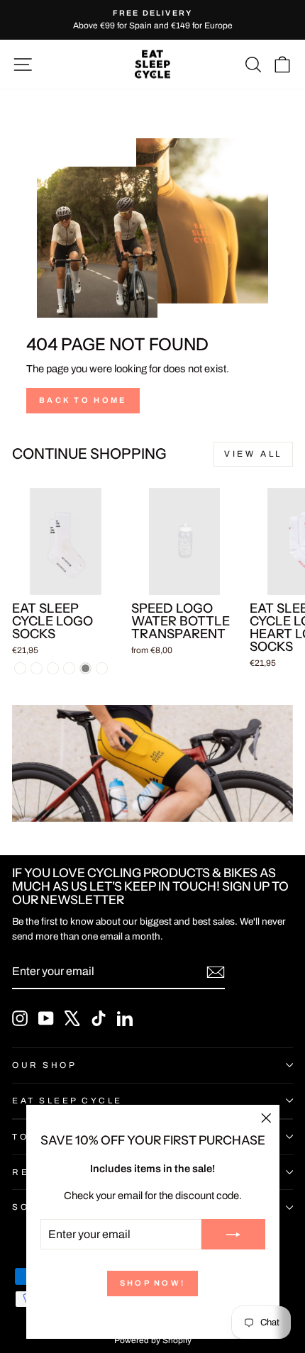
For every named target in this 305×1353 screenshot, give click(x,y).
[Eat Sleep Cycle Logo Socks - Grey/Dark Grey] (85, 668)
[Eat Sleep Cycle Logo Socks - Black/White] (36, 668)
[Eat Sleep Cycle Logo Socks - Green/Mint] (69, 668)
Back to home (83, 400)
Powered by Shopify (153, 1340)
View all (253, 454)
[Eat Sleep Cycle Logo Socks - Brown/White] (101, 668)
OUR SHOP (44, 1065)
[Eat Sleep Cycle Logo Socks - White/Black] (20, 668)
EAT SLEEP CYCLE (67, 1100)
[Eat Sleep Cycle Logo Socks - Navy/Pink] (53, 668)
